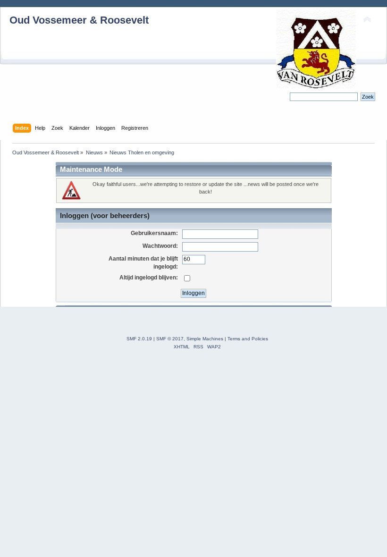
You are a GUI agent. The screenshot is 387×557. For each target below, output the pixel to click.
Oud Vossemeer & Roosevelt (79, 20)
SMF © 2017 (170, 338)
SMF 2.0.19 (139, 338)
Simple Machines (204, 338)
